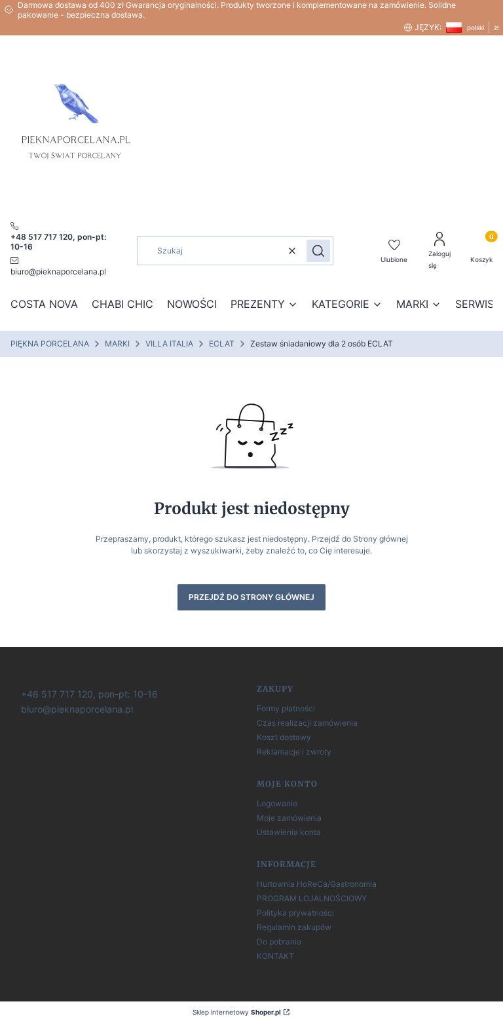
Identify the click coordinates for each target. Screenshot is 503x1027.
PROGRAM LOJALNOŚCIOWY (312, 898)
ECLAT (221, 343)
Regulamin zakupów (294, 927)
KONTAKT (275, 956)
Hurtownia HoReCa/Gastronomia (317, 884)
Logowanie (277, 803)
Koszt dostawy (284, 737)
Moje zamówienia (289, 818)
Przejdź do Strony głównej (251, 597)
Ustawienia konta (289, 832)
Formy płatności (286, 708)
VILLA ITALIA (169, 343)
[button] (318, 251)
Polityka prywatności (295, 913)
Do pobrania (279, 941)
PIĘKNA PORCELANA (49, 343)
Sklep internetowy (237, 1012)
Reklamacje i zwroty (294, 751)
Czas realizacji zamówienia (307, 723)
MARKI (117, 343)
